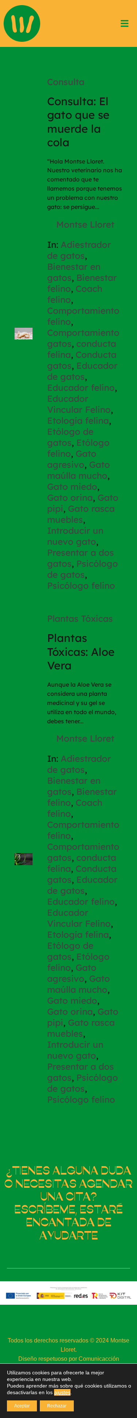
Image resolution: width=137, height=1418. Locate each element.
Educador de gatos (82, 371)
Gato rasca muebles (81, 514)
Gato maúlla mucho (78, 470)
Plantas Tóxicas (80, 618)
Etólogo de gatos (70, 437)
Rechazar (56, 1405)
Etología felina (78, 420)
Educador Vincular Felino (79, 404)
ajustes (62, 1392)
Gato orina (70, 497)
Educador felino (81, 387)
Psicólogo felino (81, 585)
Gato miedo (72, 486)
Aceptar (22, 1405)
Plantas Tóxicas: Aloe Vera (81, 651)
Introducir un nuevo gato (75, 536)
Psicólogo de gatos (82, 569)
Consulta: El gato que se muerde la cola (78, 122)
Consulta (65, 81)
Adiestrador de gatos (79, 250)
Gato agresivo (71, 459)
